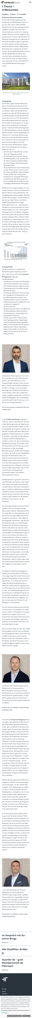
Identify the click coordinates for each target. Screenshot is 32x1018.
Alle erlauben (26, 1016)
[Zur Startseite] (16, 979)
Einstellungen (4, 1012)
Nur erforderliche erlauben (14, 1016)
